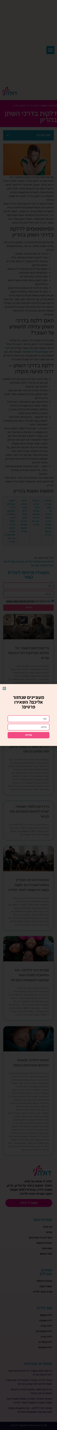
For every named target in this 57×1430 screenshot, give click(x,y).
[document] (28, 715)
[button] (4, 688)
